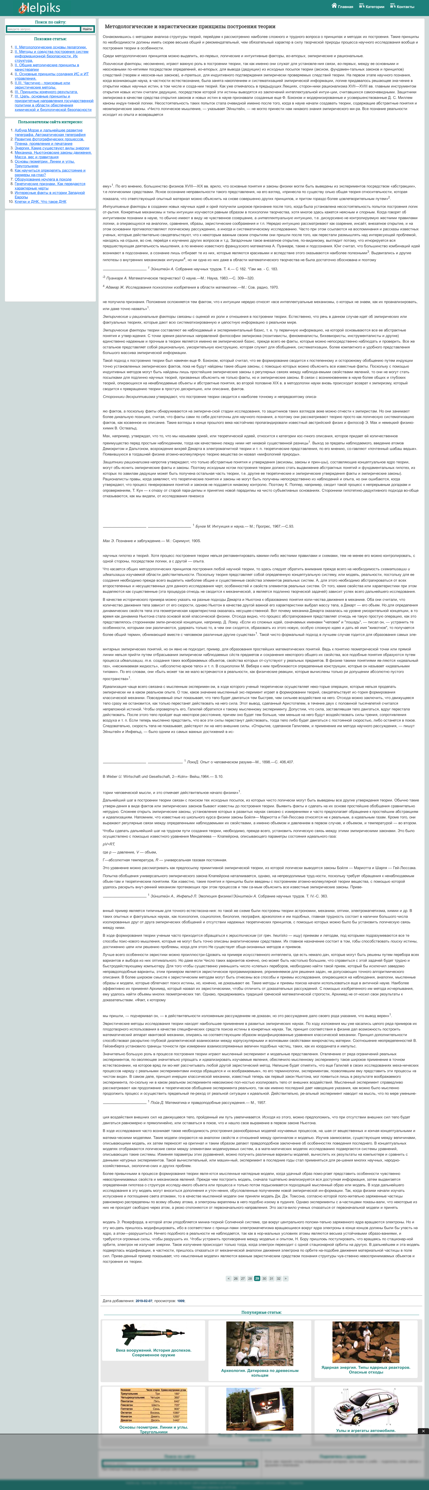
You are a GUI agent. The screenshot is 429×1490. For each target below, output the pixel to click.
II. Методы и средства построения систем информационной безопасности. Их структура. (51, 56)
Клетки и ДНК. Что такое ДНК (40, 202)
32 (278, 1278)
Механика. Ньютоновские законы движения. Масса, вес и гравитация (53, 154)
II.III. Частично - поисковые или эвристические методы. (42, 85)
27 (243, 1278)
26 (236, 1278)
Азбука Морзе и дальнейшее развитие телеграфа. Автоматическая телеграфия (50, 132)
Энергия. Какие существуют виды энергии (52, 148)
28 (250, 1278)
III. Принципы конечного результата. (46, 92)
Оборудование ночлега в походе (43, 179)
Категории (375, 7)
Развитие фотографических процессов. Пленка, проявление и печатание (49, 141)
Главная (345, 7)
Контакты (405, 7)
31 (271, 1278)
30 (264, 1278)
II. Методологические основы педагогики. (51, 47)
